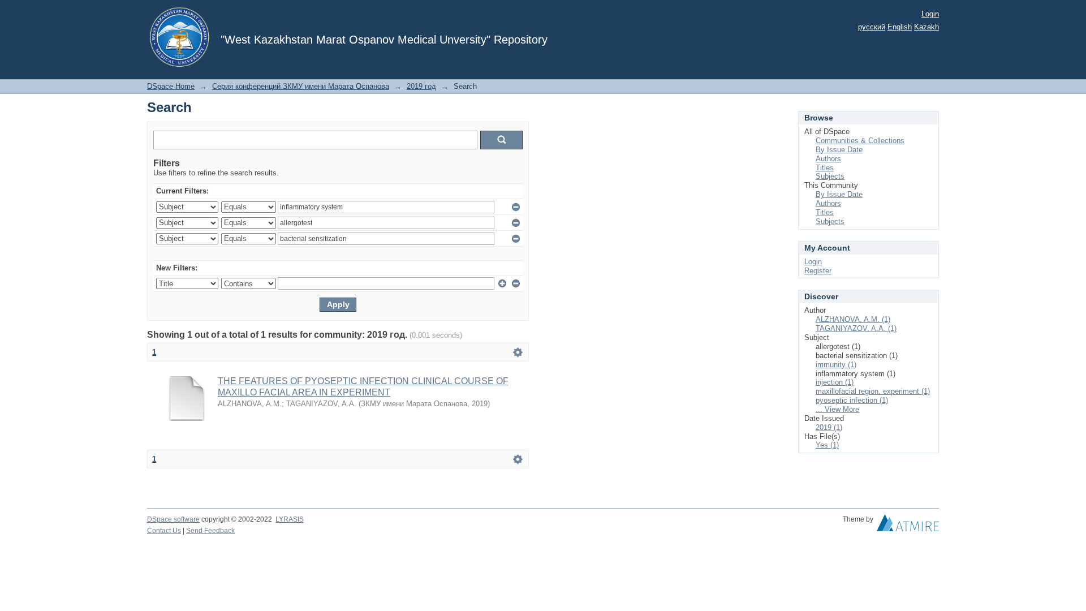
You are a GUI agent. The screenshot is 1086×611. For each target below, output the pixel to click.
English (899, 27)
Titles (825, 167)
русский (871, 27)
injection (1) (835, 382)
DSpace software (173, 519)
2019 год (421, 86)
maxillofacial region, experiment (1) (873, 391)
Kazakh (926, 27)
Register (817, 270)
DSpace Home (171, 86)
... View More (837, 409)
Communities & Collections (860, 140)
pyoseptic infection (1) (852, 400)
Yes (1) (827, 445)
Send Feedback (210, 531)
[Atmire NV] (908, 526)
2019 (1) (829, 427)
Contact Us (164, 531)
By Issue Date (839, 149)
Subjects (830, 176)
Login (930, 14)
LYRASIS (289, 519)
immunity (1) (836, 364)
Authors (828, 158)
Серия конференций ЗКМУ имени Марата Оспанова (300, 86)
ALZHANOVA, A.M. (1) (853, 319)
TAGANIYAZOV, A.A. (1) (856, 328)
